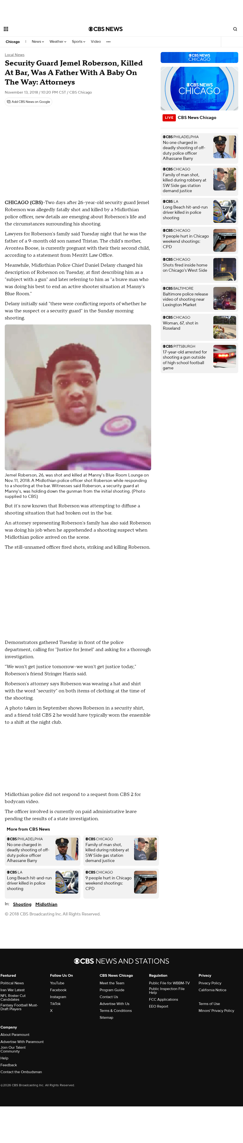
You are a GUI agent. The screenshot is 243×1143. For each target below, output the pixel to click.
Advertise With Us (114, 1004)
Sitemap (106, 1017)
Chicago (13, 41)
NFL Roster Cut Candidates (13, 997)
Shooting (22, 904)
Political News (12, 983)
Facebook (58, 990)
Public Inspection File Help (167, 991)
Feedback (8, 1065)
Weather (57, 41)
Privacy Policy (210, 983)
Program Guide (112, 990)
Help (4, 1058)
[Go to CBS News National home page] (106, 29)
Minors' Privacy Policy (216, 1011)
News (37, 41)
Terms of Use (209, 1004)
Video (96, 41)
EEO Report (158, 1006)
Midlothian (46, 904)
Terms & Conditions (116, 1011)
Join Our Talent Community (13, 1049)
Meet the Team (112, 983)
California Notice (212, 990)
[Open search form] (235, 29)
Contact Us (109, 997)
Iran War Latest (12, 990)
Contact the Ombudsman (21, 1072)
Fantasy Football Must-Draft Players (19, 1007)
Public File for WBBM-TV (169, 983)
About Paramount (14, 1035)
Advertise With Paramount (22, 1042)
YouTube (57, 983)
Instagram (58, 997)
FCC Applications (163, 999)
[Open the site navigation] (38, 29)
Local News (14, 55)
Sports (77, 41)
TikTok (55, 1004)
